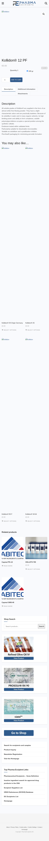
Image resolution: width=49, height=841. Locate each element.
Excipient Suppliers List (13, 788)
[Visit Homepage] (24, 3)
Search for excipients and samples (17, 745)
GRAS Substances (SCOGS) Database (18, 792)
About (8, 827)
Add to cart (16, 79)
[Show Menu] (3, 3)
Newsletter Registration (13, 754)
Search (41, 626)
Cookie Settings (32, 827)
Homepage (8, 801)
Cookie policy (23, 827)
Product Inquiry (10, 750)
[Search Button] (46, 3)
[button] (44, 14)
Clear (44, 68)
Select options (10, 330)
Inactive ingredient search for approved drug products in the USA (21, 781)
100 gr (30, 71)
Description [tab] (8, 89)
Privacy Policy (14, 827)
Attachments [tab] (23, 94)
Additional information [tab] (26, 89)
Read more (8, 566)
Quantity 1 (14, 70)
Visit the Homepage (11, 759)
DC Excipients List (11, 796)
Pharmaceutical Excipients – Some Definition (21, 776)
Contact (40, 827)
